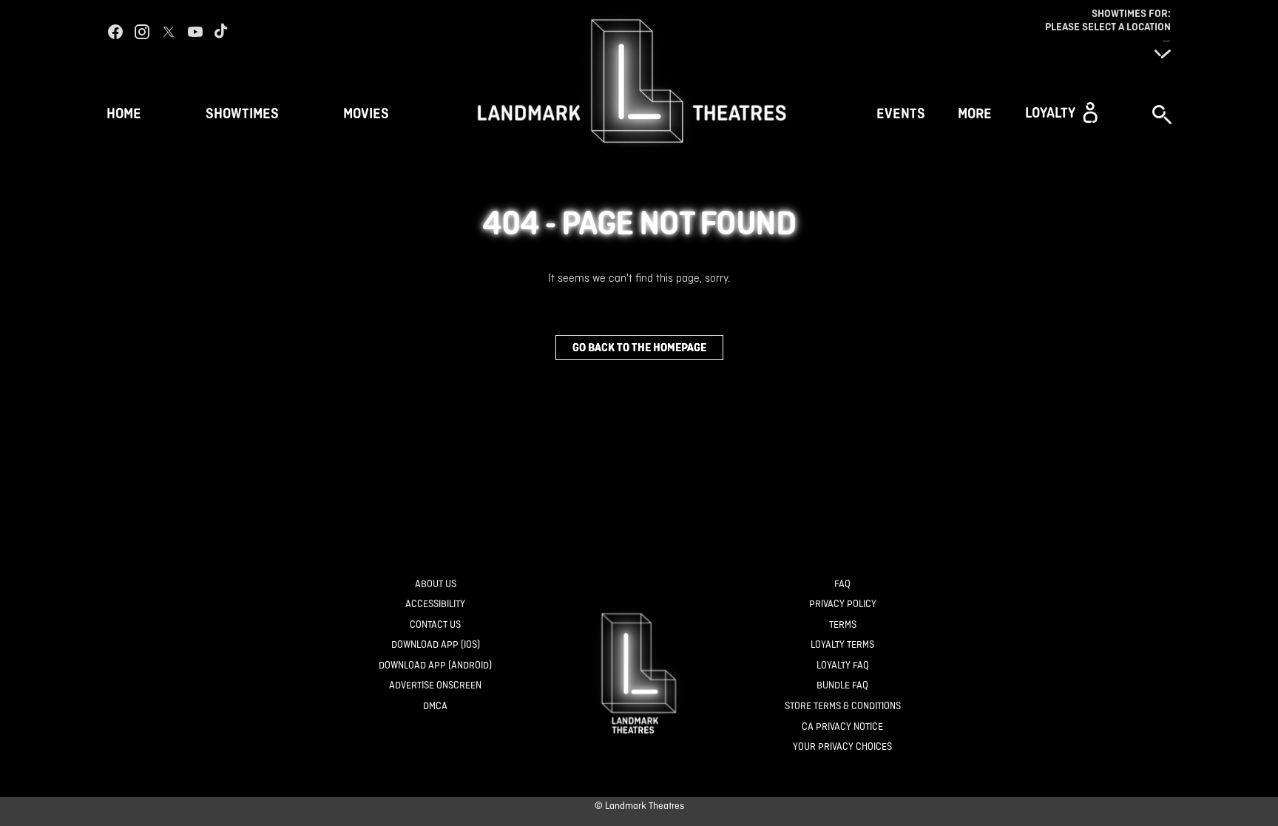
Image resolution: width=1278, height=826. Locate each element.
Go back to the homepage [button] (639, 347)
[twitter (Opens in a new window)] (169, 32)
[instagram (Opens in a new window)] (142, 32)
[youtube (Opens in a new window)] (195, 32)
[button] (1061, 112)
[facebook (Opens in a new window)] (115, 32)
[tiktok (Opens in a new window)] (222, 32)
